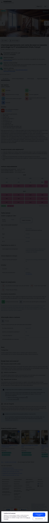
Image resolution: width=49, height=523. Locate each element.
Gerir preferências (39, 518)
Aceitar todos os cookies (39, 515)
